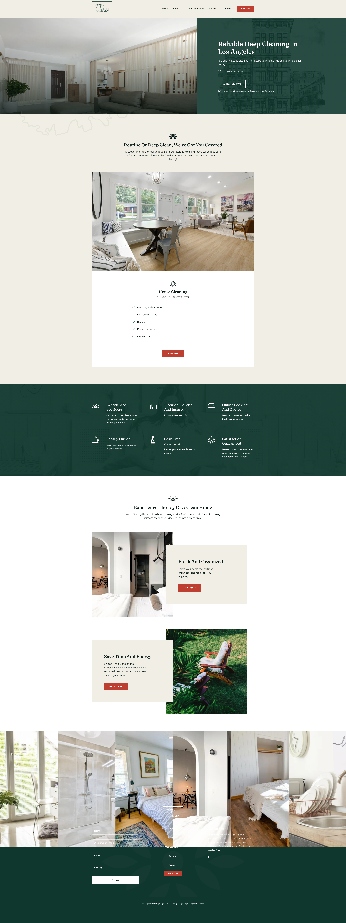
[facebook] (208, 857)
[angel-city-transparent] (102, 2)
